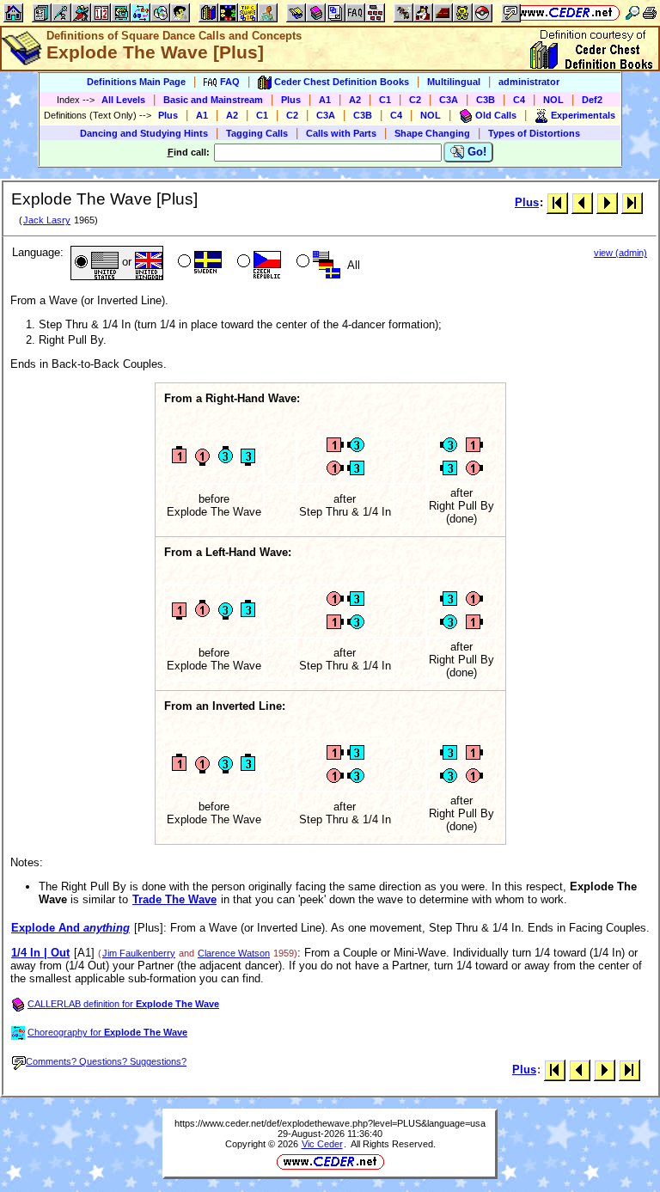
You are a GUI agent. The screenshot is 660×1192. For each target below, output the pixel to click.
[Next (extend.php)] (607, 202)
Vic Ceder (322, 1144)
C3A (448, 100)
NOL (553, 100)
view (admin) (620, 253)
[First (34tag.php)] (557, 202)
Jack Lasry (46, 220)
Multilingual (453, 81)
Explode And (70, 927)
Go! (475, 151)
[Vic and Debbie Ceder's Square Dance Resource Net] (566, 12)
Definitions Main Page (136, 81)
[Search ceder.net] (632, 12)
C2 (415, 100)
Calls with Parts (341, 133)
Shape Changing (432, 133)
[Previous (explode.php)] (582, 202)
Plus (291, 100)
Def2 (592, 100)
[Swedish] (198, 263)
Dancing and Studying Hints (144, 133)
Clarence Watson (234, 953)
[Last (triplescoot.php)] (632, 202)
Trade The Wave (174, 899)
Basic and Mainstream (213, 100)
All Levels (123, 100)
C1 (385, 100)
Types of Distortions (534, 133)
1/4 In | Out (40, 952)
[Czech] (257, 263)
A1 (325, 100)
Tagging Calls (257, 133)
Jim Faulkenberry (138, 953)
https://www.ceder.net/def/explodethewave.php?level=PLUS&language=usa (330, 1123)
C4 (519, 100)
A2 (355, 100)
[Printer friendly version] (650, 12)
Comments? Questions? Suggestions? (106, 1061)
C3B (485, 100)
